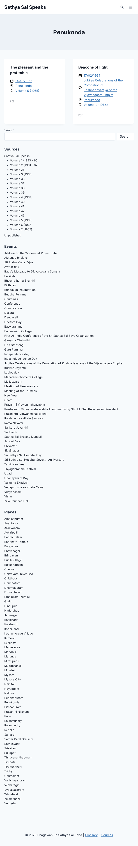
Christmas (11, 299)
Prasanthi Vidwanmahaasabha (24, 404)
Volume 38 (17, 188)
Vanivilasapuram (15, 780)
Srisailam (10, 748)
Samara (9, 734)
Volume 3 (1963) (21, 174)
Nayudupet (11, 688)
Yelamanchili (12, 799)
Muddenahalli (13, 666)
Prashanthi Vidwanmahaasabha (25, 413)
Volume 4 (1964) (96, 105)
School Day (12, 441)
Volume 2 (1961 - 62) (24, 165)
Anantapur (11, 523)
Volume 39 (17, 192)
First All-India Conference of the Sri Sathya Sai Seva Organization (49, 335)
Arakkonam (12, 528)
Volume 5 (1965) (27, 91)
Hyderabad (11, 610)
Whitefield (11, 794)
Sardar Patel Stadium (18, 739)
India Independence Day (20, 358)
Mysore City (12, 679)
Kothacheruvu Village (18, 633)
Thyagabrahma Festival (20, 469)
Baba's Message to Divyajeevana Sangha (32, 271)
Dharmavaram (13, 587)
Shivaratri (10, 446)
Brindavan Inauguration (20, 290)
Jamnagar (11, 615)
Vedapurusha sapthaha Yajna (23, 487)
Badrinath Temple (16, 542)
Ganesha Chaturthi (17, 340)
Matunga (10, 656)
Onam (8, 400)
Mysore (9, 675)
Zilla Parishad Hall (16, 501)
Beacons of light (93, 67)
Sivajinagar (11, 450)
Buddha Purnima (15, 294)
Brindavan (11, 555)
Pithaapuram (12, 707)
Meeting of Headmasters (21, 386)
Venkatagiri (12, 785)
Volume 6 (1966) (21, 225)
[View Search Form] (122, 7)
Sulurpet (10, 753)
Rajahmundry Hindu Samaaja (23, 418)
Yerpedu (10, 803)
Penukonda (23, 86)
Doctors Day (13, 322)
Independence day (16, 354)
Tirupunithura (13, 767)
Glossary (91, 835)
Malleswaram (13, 381)
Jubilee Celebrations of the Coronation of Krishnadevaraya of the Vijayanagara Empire (63, 363)
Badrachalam (13, 537)
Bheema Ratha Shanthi (19, 280)
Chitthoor (10, 578)
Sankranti (10, 432)
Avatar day (11, 267)
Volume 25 (17, 169)
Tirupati (9, 762)
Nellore (9, 693)
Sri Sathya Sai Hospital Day (23, 455)
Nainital (9, 684)
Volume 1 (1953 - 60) (24, 160)
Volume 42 (17, 211)
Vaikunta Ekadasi (15, 482)
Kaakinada (11, 620)
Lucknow (10, 643)
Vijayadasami (13, 492)
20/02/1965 (23, 81)
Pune (7, 716)
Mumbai (9, 670)
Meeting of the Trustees (20, 391)
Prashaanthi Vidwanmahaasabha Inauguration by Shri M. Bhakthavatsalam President (61, 409)
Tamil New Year (15, 464)
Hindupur (10, 606)
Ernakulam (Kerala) (17, 597)
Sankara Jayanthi (16, 427)
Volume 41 (17, 206)
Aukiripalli (11, 532)
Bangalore (11, 546)
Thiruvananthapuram (18, 757)
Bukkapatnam (13, 565)
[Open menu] (130, 7)
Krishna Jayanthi (15, 368)
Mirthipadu (11, 661)
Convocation (13, 308)
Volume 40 (17, 202)
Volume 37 (17, 183)
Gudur (8, 601)
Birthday (10, 285)
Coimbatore (12, 583)
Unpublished (12, 235)
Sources (107, 835)
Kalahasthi (11, 624)
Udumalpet (11, 776)
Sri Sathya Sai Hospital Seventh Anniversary (34, 459)
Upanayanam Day (16, 478)
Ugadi (8, 473)
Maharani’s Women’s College (23, 377)
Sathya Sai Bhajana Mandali (23, 436)
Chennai (9, 569)
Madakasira (12, 647)
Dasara (9, 312)
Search (9, 130)
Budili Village (13, 560)
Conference (12, 303)
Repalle (9, 730)
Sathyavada (12, 744)
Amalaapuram (13, 519)
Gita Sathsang (14, 345)
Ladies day (11, 372)
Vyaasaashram (14, 789)
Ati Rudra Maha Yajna (18, 262)
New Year (10, 395)
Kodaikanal (11, 629)
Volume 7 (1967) (21, 229)
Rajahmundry (13, 721)
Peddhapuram (13, 698)
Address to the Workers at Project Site (30, 253)
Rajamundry (12, 725)
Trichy (8, 771)
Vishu (8, 496)
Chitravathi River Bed (18, 574)
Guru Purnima (13, 349)
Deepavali (11, 317)
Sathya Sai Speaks (16, 156)
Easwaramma (13, 326)
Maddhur (10, 652)
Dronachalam (13, 592)
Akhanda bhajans (15, 257)
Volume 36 (17, 179)
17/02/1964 (92, 75)
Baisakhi (9, 276)
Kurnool (9, 638)
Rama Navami (13, 423)
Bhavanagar (12, 551)
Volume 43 (17, 215)
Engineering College (18, 331)
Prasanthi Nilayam (16, 711)
